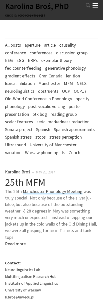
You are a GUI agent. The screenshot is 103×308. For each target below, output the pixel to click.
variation (13, 152)
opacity (82, 98)
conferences (41, 53)
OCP (66, 91)
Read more (15, 244)
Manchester (49, 83)
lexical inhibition (20, 83)
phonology (15, 106)
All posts (13, 45)
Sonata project (18, 129)
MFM (68, 83)
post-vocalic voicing (46, 106)
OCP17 (80, 91)
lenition (73, 76)
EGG (20, 60)
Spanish (43, 129)
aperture (32, 45)
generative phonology (65, 68)
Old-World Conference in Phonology (38, 98)
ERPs (33, 60)
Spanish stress (18, 137)
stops (40, 137)
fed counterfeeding (23, 68)
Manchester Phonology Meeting (52, 191)
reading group (63, 114)
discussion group (72, 53)
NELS (81, 83)
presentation (17, 114)
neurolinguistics (19, 91)
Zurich (74, 152)
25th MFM (25, 182)
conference (15, 53)
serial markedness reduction (63, 122)
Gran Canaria (50, 76)
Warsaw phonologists (45, 152)
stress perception (65, 137)
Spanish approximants (74, 129)
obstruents (48, 91)
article (50, 45)
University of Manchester (53, 145)
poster (75, 106)
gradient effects (20, 76)
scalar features (19, 122)
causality (67, 45)
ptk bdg (39, 114)
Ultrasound (15, 145)
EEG (9, 60)
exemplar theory (56, 60)
